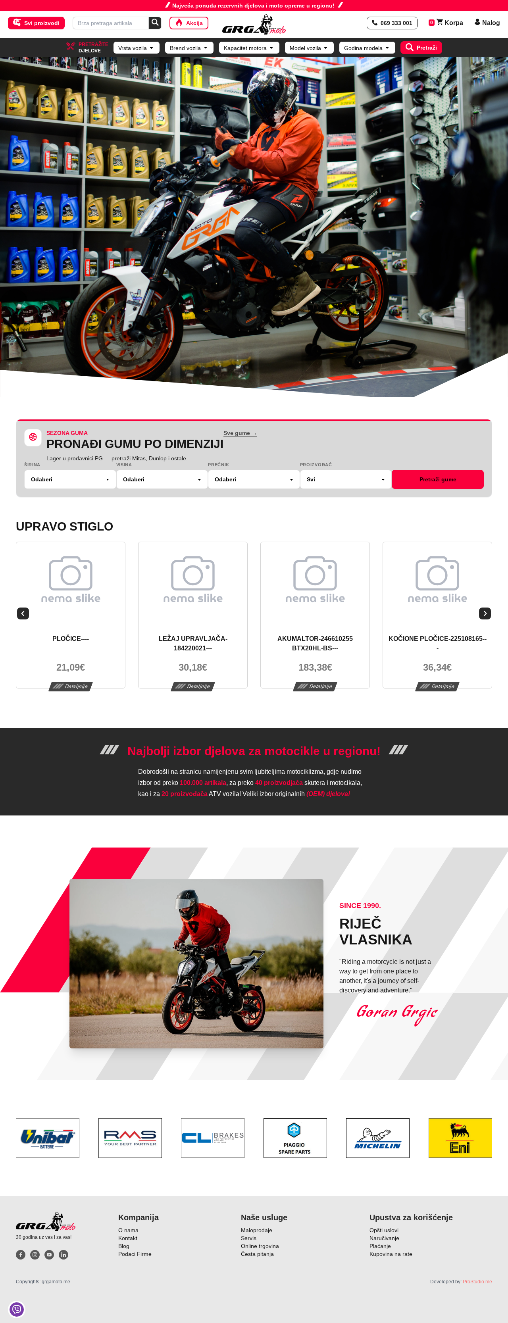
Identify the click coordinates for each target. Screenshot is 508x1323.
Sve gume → (240, 433)
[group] (254, 227)
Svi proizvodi (42, 23)
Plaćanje (380, 1246)
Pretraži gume (437, 479)
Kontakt (127, 1238)
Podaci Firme (135, 1254)
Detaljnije (76, 686)
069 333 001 (396, 23)
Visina (124, 464)
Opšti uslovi (383, 1230)
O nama (128, 1230)
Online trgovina (260, 1246)
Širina (32, 464)
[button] (23, 615)
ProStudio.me (477, 1282)
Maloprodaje (256, 1230)
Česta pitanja (257, 1254)
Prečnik (218, 464)
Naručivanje (384, 1238)
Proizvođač (316, 464)
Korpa (450, 22)
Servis (248, 1238)
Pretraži (427, 47)
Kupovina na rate (390, 1254)
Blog (123, 1246)
